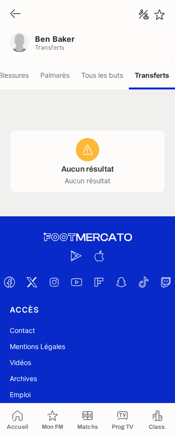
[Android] (76, 255)
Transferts (152, 75)
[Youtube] (76, 282)
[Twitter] (31, 282)
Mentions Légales (37, 346)
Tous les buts (102, 75)
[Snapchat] (121, 282)
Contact (22, 330)
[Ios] (98, 255)
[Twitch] (165, 282)
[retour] (15, 14)
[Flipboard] (98, 282)
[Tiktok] (143, 282)
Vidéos (20, 362)
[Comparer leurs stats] (144, 14)
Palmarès (55, 75)
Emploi (20, 394)
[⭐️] (159, 14)
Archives (23, 378)
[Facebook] (9, 282)
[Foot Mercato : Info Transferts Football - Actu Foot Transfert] (87, 237)
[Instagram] (54, 282)
